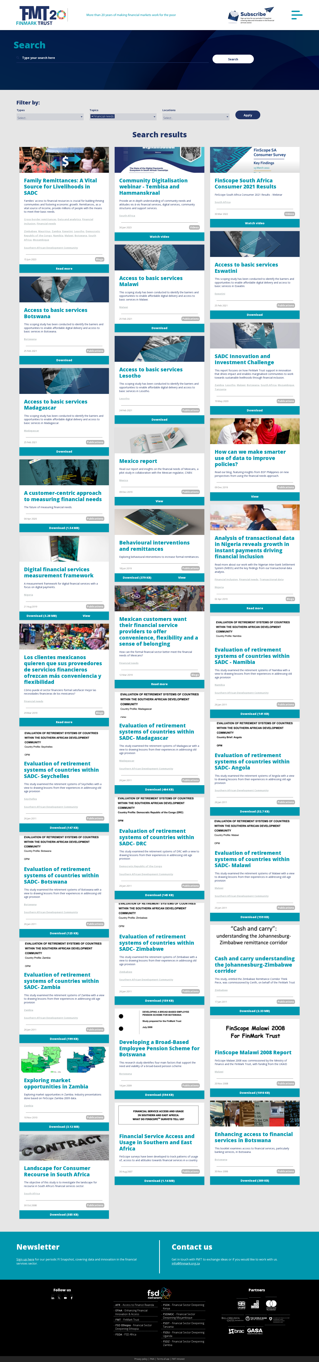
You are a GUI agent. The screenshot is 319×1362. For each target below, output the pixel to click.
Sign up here (25, 1259)
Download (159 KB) (255, 917)
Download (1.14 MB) (159, 1181)
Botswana (81, 235)
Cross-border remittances (40, 219)
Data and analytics (69, 219)
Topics (94, 110)
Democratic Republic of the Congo (140, 866)
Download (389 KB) (255, 1181)
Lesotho (79, 231)
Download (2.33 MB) (255, 1011)
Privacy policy (141, 1359)
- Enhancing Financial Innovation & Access (131, 1312)
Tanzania (220, 389)
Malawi (69, 235)
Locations (169, 110)
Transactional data (272, 579)
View (159, 501)
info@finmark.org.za (186, 1263)
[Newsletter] (251, 15)
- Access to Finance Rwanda (134, 1305)
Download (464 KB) (159, 789)
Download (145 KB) (159, 895)
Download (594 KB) (159, 1095)
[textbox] (51, 118)
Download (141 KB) (255, 714)
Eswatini (67, 231)
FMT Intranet (178, 1359)
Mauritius (44, 231)
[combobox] (50, 116)
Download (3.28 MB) (42, 616)
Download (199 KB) (64, 1039)
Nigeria (28, 594)
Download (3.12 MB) (64, 1127)
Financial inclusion (226, 579)
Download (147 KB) (64, 828)
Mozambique (41, 239)
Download (64, 360)
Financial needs (46, 223)
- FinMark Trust (127, 1319)
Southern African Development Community (51, 247)
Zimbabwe (30, 231)
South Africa (127, 215)
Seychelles (30, 799)
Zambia (56, 231)
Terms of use (163, 1359)
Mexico (123, 480)
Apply (248, 115)
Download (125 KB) (64, 933)
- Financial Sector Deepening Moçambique (179, 1315)
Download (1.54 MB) (64, 528)
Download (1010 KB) (255, 1093)
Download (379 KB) (137, 578)
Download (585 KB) (64, 1214)
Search (233, 59)
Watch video (159, 237)
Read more (64, 269)
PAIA (152, 1359)
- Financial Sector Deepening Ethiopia (133, 1326)
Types (21, 110)
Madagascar (31, 430)
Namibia (58, 235)
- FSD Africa (125, 1334)
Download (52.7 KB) (255, 811)
